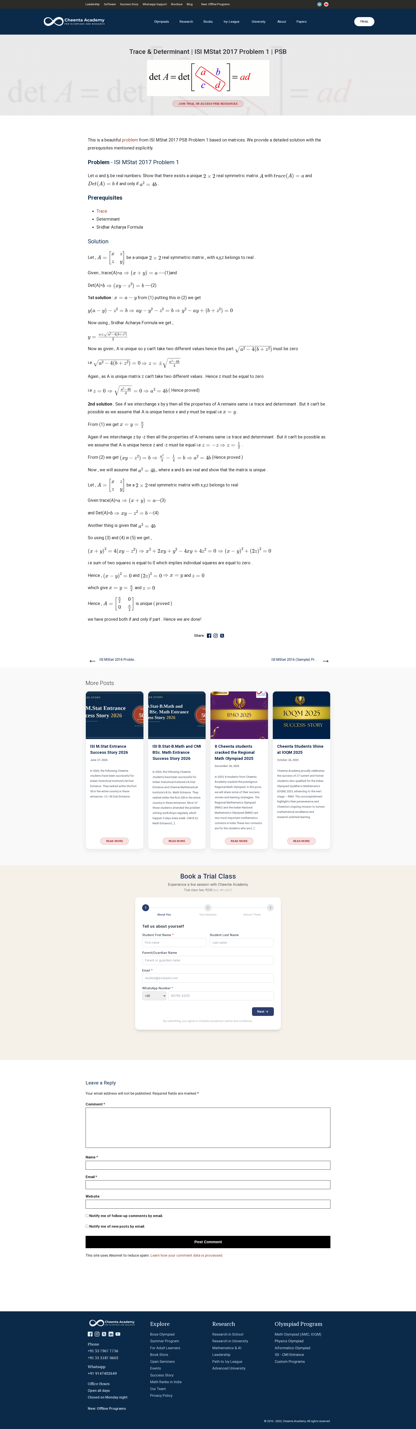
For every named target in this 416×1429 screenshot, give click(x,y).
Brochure (176, 4)
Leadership (93, 4)
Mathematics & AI (226, 1348)
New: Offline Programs (215, 4)
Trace (101, 211)
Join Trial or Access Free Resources (208, 103)
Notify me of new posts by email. (117, 1226)
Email (91, 1177)
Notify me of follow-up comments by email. (126, 1216)
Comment (95, 1104)
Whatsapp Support (155, 4)
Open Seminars (162, 1361)
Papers (301, 22)
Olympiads (161, 22)
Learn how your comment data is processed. (187, 1255)
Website (93, 1196)
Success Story (129, 4)
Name (92, 1157)
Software (110, 4)
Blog (190, 4)
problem (130, 140)
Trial (364, 21)
